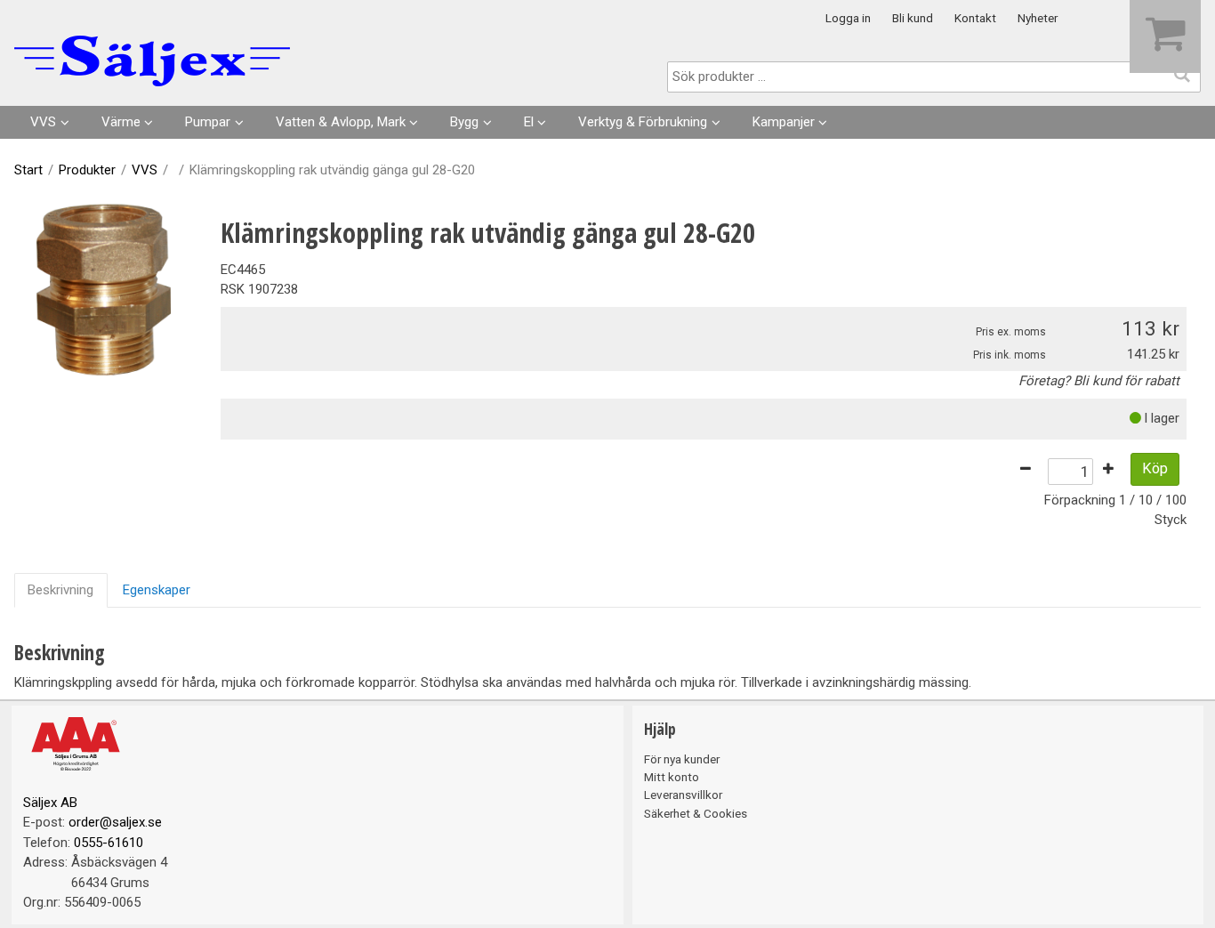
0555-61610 (108, 843)
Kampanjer (783, 122)
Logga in (848, 18)
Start (28, 170)
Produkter (87, 170)
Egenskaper (156, 590)
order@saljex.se (115, 822)
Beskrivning (60, 590)
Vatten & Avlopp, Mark (341, 122)
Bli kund (912, 18)
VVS (43, 122)
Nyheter (1038, 18)
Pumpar (207, 122)
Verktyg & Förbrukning (642, 122)
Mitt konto (671, 777)
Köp (1155, 468)
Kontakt (975, 18)
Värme (121, 122)
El (529, 122)
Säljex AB (50, 803)
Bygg (464, 122)
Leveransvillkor (683, 794)
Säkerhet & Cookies (695, 813)
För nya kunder (682, 759)
